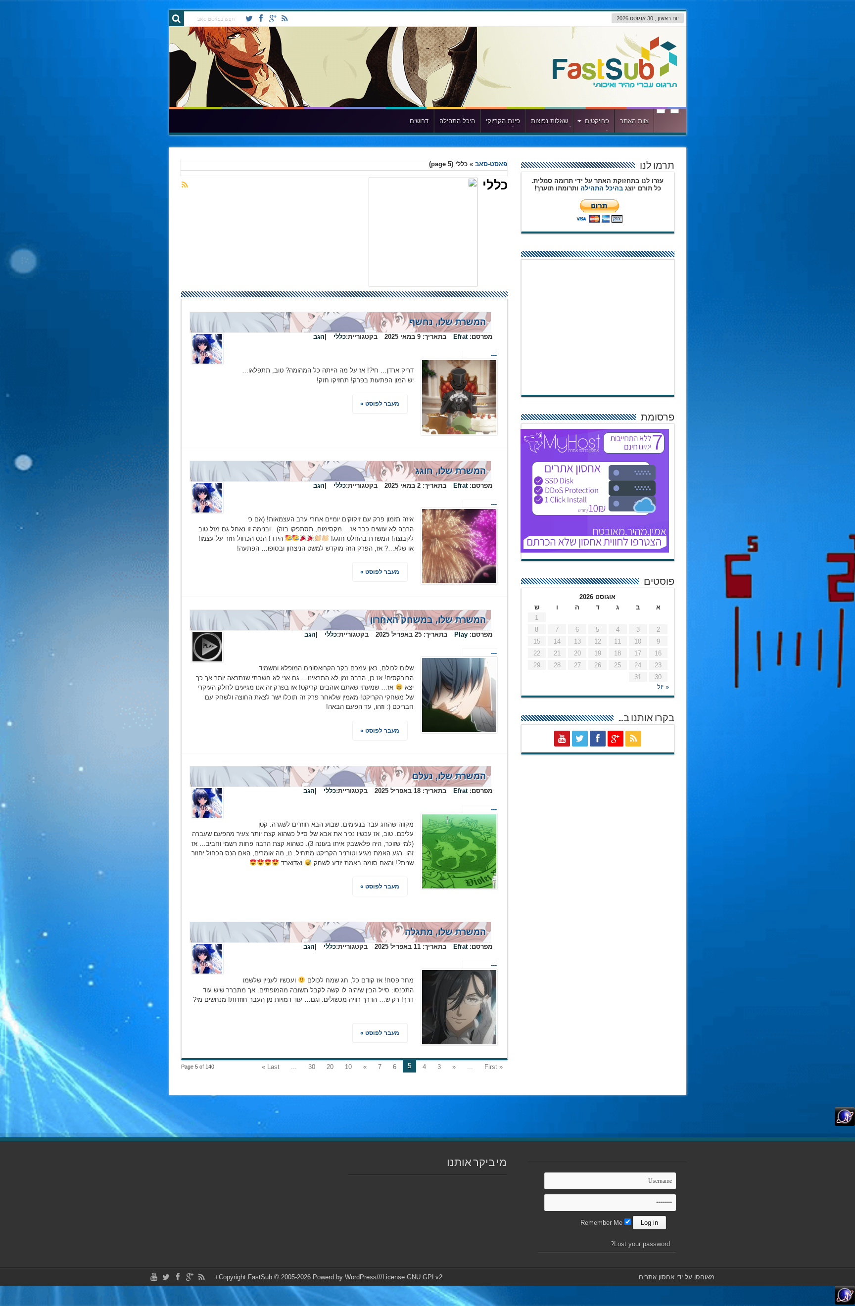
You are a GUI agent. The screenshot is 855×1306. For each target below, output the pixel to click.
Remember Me (602, 1222)
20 (330, 1067)
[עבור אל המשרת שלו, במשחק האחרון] (459, 695)
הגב (319, 336)
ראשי (667, 122)
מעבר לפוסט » (379, 403)
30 (311, 1067)
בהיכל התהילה (601, 188)
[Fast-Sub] (615, 84)
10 (348, 1067)
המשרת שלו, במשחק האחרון (428, 620)
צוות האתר (634, 121)
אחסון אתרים (656, 1277)
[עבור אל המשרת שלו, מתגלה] (459, 1007)
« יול (663, 687)
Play (461, 634)
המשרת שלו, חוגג (450, 471)
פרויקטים (597, 121)
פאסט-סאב (491, 164)
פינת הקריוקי (503, 121)
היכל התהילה (457, 121)
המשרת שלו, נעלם (449, 776)
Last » (271, 1067)
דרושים (419, 121)
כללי (339, 336)
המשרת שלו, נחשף (447, 322)
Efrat (460, 336)
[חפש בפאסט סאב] (176, 18)
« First (493, 1067)
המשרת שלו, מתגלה (445, 932)
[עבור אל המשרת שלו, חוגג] (459, 546)
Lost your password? (640, 1244)
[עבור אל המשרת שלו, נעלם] (459, 851)
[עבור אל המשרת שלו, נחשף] (459, 397)
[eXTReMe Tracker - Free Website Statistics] (845, 1123)
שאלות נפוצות (549, 121)
